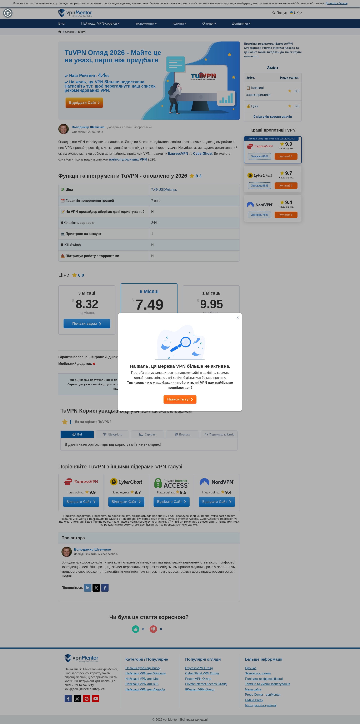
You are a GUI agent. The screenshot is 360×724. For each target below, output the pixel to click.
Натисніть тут (179, 399)
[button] (7, 13)
